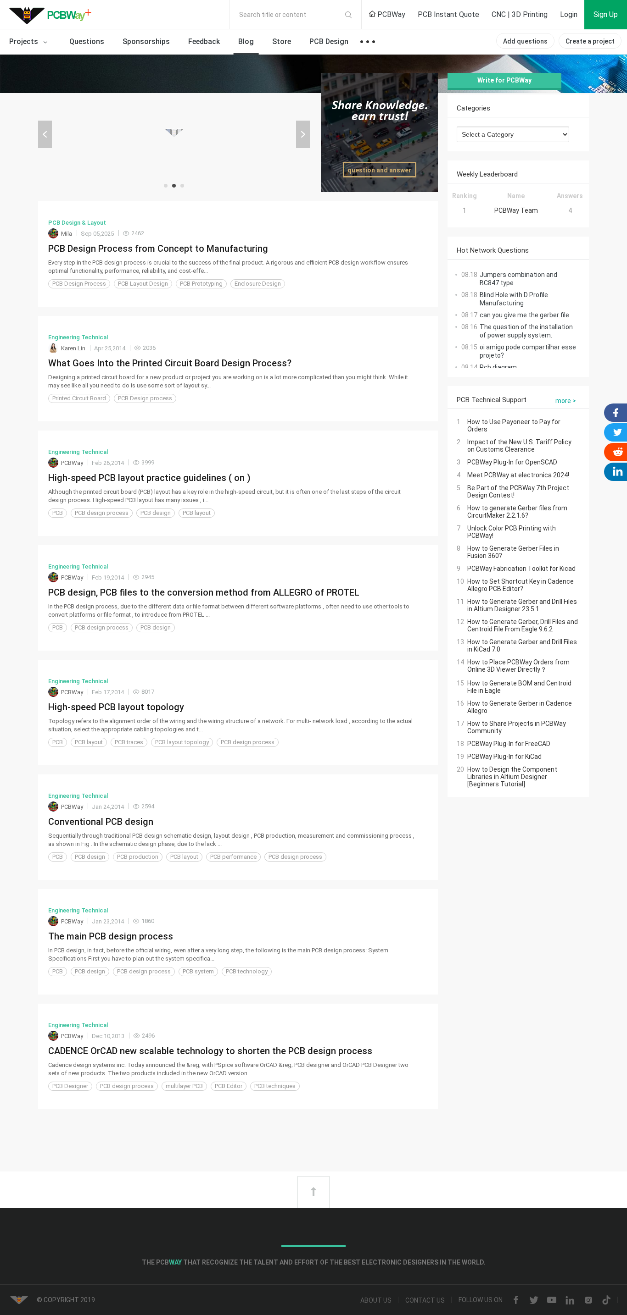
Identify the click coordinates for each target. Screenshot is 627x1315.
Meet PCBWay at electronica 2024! (518, 475)
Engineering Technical (78, 337)
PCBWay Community (52, 14)
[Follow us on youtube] (551, 1300)
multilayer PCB (184, 1086)
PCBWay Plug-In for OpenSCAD (512, 462)
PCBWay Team (516, 210)
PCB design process (102, 512)
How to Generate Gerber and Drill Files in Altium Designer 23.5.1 (522, 605)
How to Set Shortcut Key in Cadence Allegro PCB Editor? (520, 585)
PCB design (155, 512)
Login (568, 14)
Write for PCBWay (504, 80)
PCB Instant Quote (448, 14)
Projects (24, 41)
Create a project (590, 41)
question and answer (379, 170)
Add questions (525, 41)
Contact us (425, 1300)
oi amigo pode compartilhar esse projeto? (528, 351)
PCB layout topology (182, 742)
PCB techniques (275, 1086)
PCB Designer (70, 1086)
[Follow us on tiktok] (606, 1300)
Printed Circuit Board (79, 398)
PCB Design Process (79, 283)
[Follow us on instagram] (588, 1300)
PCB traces (129, 742)
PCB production (137, 856)
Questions (86, 41)
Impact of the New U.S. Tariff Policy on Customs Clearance (519, 445)
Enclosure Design (258, 283)
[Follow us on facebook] (516, 1300)
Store (281, 41)
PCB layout (197, 512)
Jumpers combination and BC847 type (518, 279)
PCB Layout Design (143, 283)
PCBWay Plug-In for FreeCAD (508, 743)
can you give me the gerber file (524, 315)
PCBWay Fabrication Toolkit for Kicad (521, 568)
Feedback (204, 41)
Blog (246, 41)
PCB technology (247, 971)
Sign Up (605, 14)
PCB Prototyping (201, 283)
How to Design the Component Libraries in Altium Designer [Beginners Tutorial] (512, 777)
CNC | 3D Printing (520, 14)
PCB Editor (228, 1086)
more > (565, 400)
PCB (57, 512)
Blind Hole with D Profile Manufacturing (514, 299)
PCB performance (233, 856)
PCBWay (390, 14)
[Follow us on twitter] (533, 1300)
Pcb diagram (498, 367)
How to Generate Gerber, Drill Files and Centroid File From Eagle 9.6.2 (522, 625)
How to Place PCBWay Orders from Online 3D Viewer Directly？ (518, 665)
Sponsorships (146, 41)
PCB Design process (145, 398)
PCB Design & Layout (77, 222)
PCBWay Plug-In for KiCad (504, 756)
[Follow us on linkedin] (570, 1300)
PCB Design (328, 41)
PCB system (198, 971)
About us (376, 1300)
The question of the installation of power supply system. (526, 331)
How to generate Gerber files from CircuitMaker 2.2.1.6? (517, 511)
